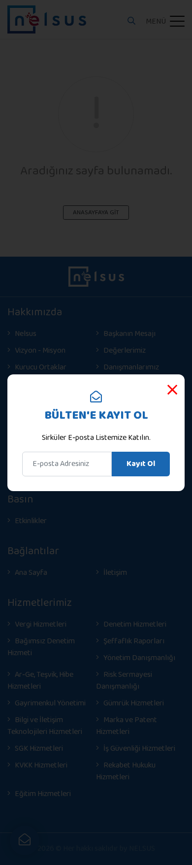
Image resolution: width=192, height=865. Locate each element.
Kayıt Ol (141, 464)
